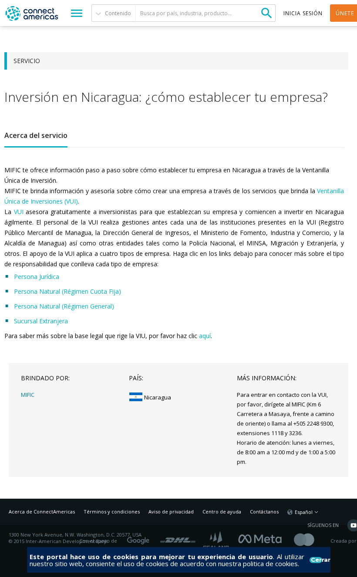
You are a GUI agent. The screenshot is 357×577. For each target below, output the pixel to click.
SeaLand (216, 541)
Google (139, 537)
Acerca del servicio (35, 135)
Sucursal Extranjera (41, 321)
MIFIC (27, 395)
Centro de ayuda (221, 511)
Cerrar (316, 560)
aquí (205, 336)
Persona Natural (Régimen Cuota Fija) (68, 291)
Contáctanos (264, 511)
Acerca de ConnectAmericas (42, 511)
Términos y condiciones (112, 511)
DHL (177, 537)
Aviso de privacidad (171, 511)
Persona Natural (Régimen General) (64, 306)
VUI (19, 212)
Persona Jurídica (37, 276)
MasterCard (311, 541)
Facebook (262, 537)
